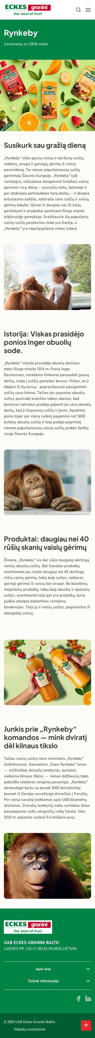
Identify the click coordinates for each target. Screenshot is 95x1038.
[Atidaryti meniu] (88, 10)
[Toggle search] (78, 9)
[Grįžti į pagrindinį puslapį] (28, 10)
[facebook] (78, 999)
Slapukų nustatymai (29, 1029)
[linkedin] (88, 999)
